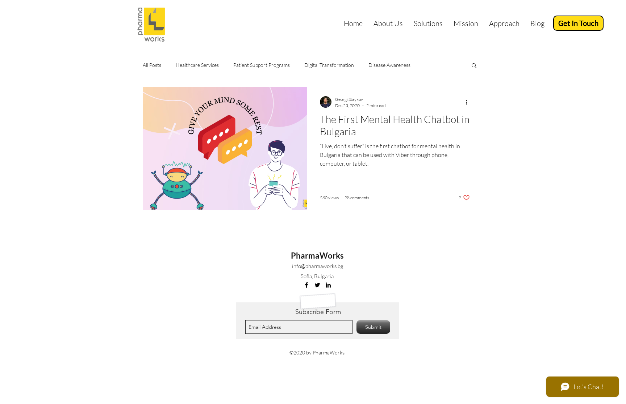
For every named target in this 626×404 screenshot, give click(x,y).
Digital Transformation (329, 65)
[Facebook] (306, 285)
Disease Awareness (389, 65)
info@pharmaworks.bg (317, 266)
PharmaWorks (317, 255)
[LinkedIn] (328, 285)
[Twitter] (317, 285)
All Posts (152, 65)
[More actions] (468, 102)
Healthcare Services (197, 65)
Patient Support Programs (261, 65)
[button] (474, 66)
